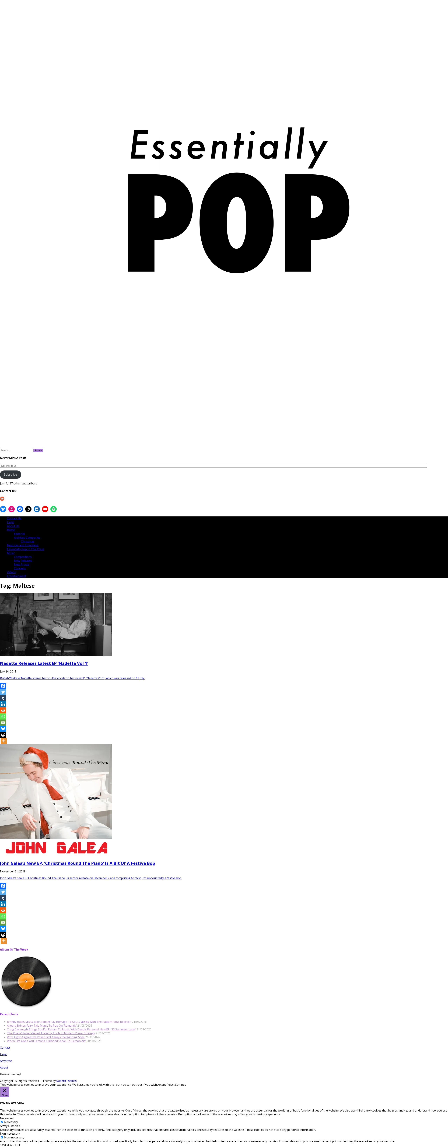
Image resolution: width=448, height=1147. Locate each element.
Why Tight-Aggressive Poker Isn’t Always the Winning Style (46, 1037)
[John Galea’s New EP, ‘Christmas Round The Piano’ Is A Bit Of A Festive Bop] (56, 855)
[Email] (3, 723)
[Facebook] (3, 686)
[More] (4, 741)
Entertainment (16, 576)
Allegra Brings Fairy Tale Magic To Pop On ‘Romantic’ (42, 1025)
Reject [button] (170, 1085)
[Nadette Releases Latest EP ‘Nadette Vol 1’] (56, 655)
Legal (10, 522)
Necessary (11, 1122)
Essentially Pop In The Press (25, 549)
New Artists (21, 564)
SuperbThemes (66, 1081)
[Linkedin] (3, 704)
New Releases (23, 561)
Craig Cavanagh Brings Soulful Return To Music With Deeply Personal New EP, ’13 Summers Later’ (71, 1029)
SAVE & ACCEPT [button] (10, 1145)
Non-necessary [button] (10, 1133)
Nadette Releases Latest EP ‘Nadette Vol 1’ (44, 663)
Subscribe (10, 474)
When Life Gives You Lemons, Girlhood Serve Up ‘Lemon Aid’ (46, 1041)
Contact (5, 1047)
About (4, 1067)
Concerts (20, 568)
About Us (13, 526)
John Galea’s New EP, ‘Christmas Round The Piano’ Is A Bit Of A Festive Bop (77, 863)
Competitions (23, 557)
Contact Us (14, 518)
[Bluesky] (3, 729)
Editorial (19, 534)
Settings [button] (180, 1085)
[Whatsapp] (3, 716)
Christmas (27, 541)
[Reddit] (3, 710)
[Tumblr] (3, 698)
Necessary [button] (7, 1118)
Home (11, 530)
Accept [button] (161, 1085)
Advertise (6, 1061)
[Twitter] (3, 692)
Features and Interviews (22, 545)
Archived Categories (27, 538)
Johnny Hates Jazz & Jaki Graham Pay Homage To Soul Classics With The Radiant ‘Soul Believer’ (69, 1022)
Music (11, 553)
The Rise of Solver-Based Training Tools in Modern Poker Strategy (51, 1033)
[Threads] (3, 735)
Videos (11, 572)
